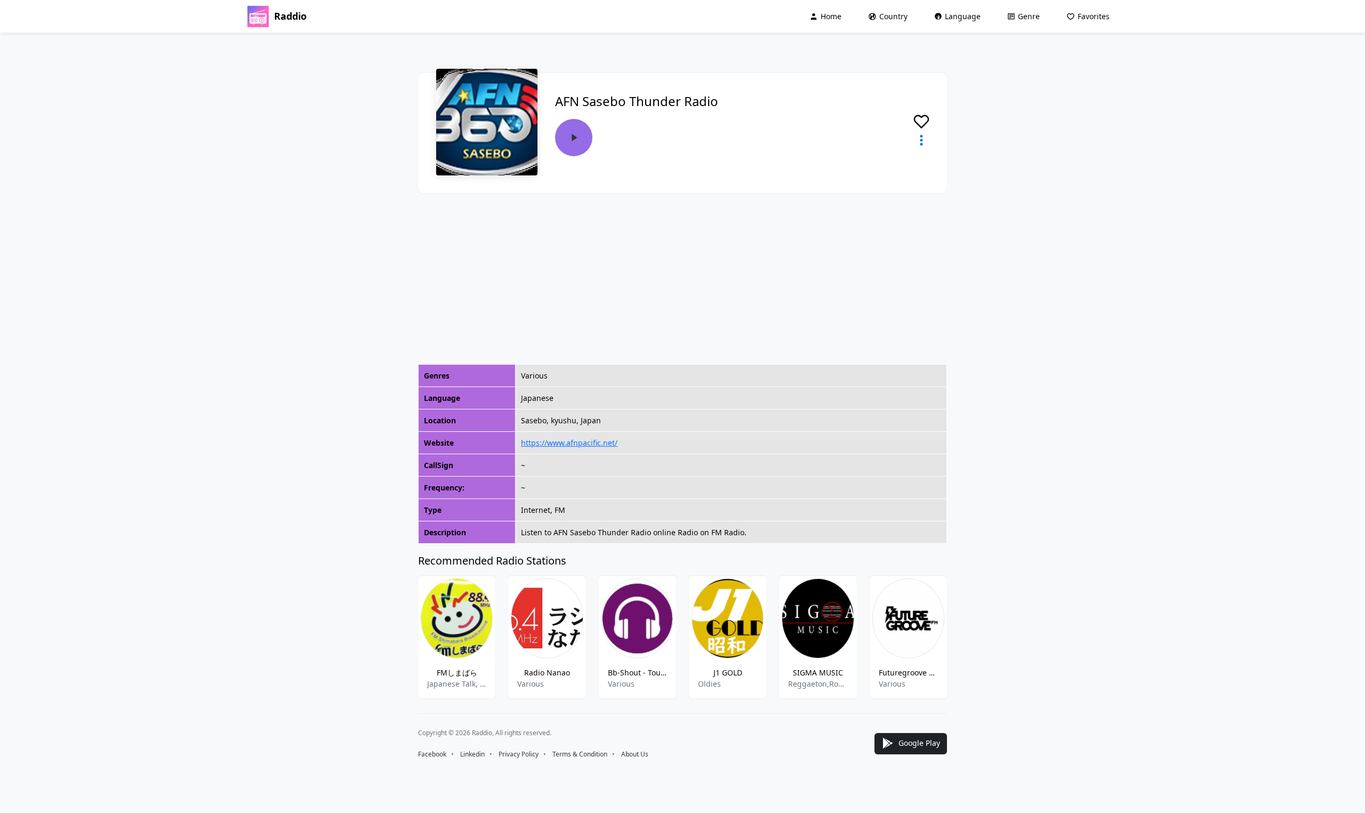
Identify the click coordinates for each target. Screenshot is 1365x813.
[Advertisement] (682, 278)
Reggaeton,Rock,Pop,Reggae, (817, 684)
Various (530, 684)
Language (963, 16)
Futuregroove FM (908, 672)
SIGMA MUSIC (818, 672)
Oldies (709, 684)
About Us (634, 754)
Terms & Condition (579, 754)
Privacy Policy (519, 754)
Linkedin (472, 754)
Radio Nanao (547, 672)
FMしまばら (457, 672)
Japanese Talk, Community (456, 684)
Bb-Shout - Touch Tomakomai (637, 672)
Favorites (1094, 16)
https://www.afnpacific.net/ (569, 443)
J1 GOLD (727, 672)
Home (831, 16)
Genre (1029, 16)
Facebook (432, 754)
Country (893, 16)
